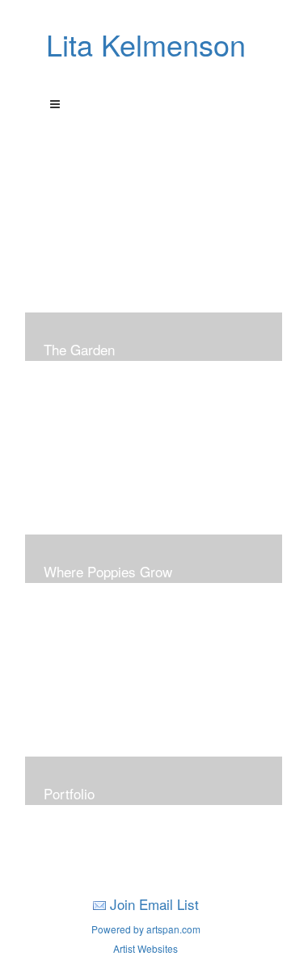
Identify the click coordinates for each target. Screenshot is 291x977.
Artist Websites (145, 948)
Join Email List (154, 904)
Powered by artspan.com (145, 929)
